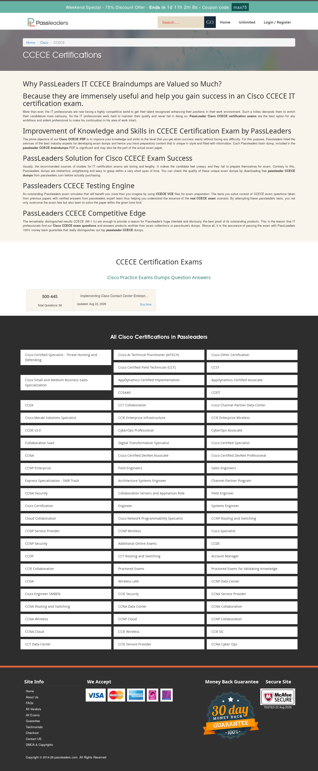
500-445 (50, 296)
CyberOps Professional (136, 430)
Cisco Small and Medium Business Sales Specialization (56, 382)
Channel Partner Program (231, 480)
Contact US (33, 739)
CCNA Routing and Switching (47, 606)
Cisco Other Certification (230, 355)
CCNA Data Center (132, 606)
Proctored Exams (131, 568)
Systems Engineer (225, 506)
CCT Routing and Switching (139, 556)
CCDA (29, 581)
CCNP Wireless (129, 531)
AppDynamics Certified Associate (237, 380)
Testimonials (34, 727)
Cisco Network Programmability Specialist (150, 518)
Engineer (125, 506)
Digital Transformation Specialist (143, 443)
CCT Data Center (38, 644)
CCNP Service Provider (42, 531)
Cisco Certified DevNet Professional (238, 455)
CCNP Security (36, 543)
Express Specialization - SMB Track (52, 480)
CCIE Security (128, 594)
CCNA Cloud (34, 631)
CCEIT (215, 392)
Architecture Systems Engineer (142, 480)
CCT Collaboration (132, 405)
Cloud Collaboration (40, 518)
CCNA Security (36, 493)
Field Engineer (222, 493)
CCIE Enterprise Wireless (230, 417)
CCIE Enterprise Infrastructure (141, 417)
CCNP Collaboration (226, 619)
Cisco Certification (39, 506)
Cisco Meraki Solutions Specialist (50, 417)
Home (225, 22)
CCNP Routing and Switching (233, 518)
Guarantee (33, 721)
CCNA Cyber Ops (224, 644)
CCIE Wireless (128, 631)
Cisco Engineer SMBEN (43, 594)
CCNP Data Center (225, 581)
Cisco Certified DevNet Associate (143, 455)
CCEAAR (124, 392)
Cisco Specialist (223, 531)
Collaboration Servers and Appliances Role (151, 493)
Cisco (44, 42)
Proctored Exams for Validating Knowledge (244, 568)
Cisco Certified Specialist (230, 443)
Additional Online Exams (137, 543)
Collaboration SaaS (39, 443)
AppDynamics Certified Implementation (149, 380)
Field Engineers (130, 468)
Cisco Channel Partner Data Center (238, 405)
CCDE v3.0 (33, 430)
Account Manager (225, 556)
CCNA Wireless (36, 619)
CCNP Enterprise (38, 468)
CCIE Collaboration (39, 568)
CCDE (215, 543)
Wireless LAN (128, 581)
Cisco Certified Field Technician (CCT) (147, 367)
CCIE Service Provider (134, 644)
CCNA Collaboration (226, 606)
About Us (32, 697)
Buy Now (146, 304)
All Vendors (33, 709)
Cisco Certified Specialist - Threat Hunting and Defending (61, 357)
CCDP (29, 556)
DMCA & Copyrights (39, 744)
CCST (215, 367)
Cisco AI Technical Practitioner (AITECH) (148, 355)
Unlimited (247, 22)
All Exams (33, 715)
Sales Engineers (223, 468)
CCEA (29, 405)
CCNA (29, 455)
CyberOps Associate (226, 430)
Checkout (32, 732)
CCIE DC (217, 631)
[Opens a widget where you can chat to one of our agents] (286, 744)
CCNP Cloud (127, 619)
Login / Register (277, 22)
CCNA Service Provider (228, 594)
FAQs (30, 703)
